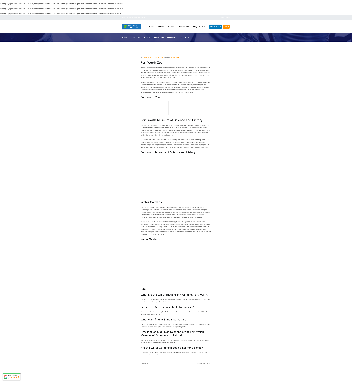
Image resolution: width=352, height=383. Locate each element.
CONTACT (203, 26)
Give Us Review (215, 27)
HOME (151, 26)
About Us (171, 26)
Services (160, 26)
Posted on (155, 58)
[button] (165, 26)
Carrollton (145, 363)
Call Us (226, 27)
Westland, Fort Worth (202, 363)
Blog (195, 26)
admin (145, 58)
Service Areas (183, 26)
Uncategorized (175, 58)
